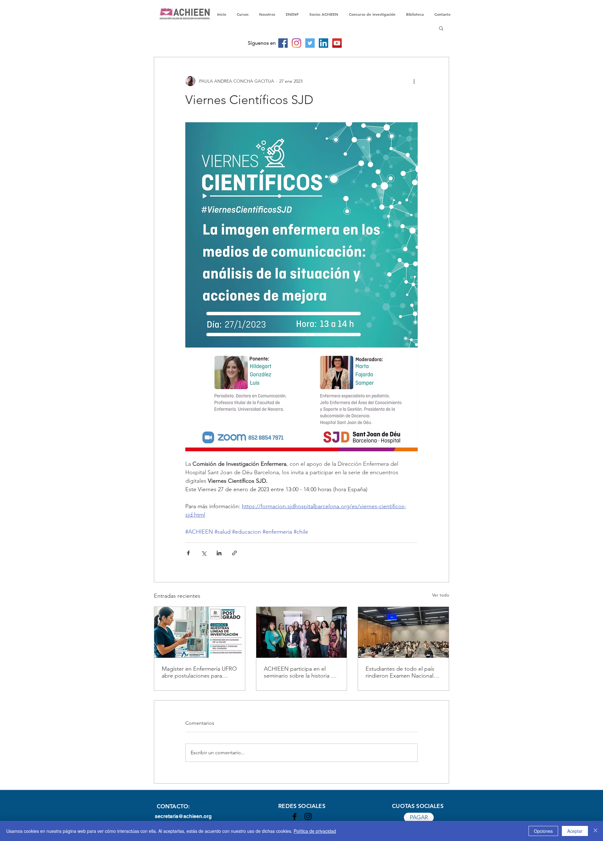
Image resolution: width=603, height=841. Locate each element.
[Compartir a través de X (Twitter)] (204, 553)
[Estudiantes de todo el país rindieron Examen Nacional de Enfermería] (403, 632)
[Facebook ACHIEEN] (294, 816)
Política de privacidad (315, 831)
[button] (441, 27)
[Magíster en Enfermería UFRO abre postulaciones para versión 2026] (199, 632)
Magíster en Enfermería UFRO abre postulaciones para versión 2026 (199, 672)
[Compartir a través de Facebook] (188, 553)
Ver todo (440, 595)
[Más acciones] (414, 81)
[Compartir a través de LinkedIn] (219, 553)
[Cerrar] (595, 831)
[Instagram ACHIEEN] (308, 816)
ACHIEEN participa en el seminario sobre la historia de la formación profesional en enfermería (301, 672)
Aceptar (575, 831)
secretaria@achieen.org (183, 816)
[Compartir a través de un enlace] (234, 553)
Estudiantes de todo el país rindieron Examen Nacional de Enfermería (400, 672)
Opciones (543, 831)
